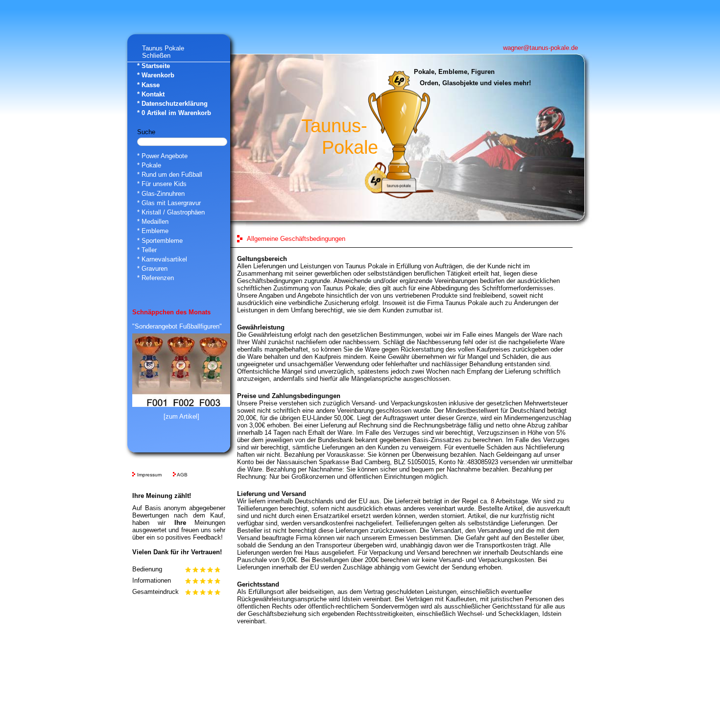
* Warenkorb (155, 75)
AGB (182, 474)
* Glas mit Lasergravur (169, 203)
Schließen (156, 55)
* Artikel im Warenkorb (174, 113)
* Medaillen (152, 221)
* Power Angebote (162, 156)
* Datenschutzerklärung (172, 103)
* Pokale (149, 165)
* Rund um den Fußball (169, 174)
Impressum (149, 474)
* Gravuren (152, 268)
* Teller (147, 250)
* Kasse (148, 85)
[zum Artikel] (181, 416)
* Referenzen (155, 278)
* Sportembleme (160, 240)
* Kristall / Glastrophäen (171, 212)
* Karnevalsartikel (162, 259)
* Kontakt (151, 94)
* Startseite (153, 66)
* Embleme (152, 231)
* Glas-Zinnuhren (161, 193)
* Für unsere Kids (162, 184)
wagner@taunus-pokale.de (540, 47)
